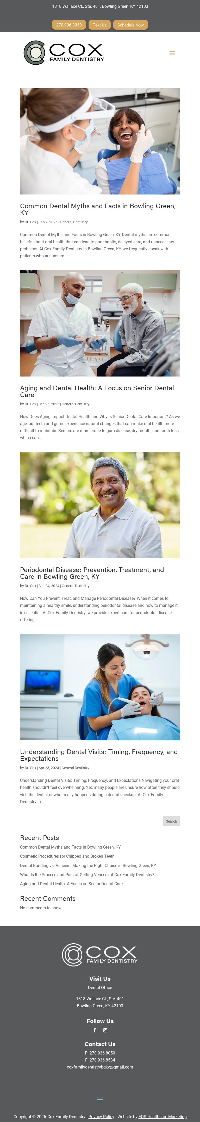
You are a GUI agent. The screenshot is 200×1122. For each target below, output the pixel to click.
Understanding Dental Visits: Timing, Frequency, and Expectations (99, 755)
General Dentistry (74, 221)
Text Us (100, 25)
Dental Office (100, 987)
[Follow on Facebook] (95, 1030)
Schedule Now (130, 25)
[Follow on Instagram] (105, 1030)
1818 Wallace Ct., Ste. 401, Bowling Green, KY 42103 (100, 6)
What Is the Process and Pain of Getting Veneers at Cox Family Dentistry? (87, 874)
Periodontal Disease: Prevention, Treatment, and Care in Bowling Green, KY (92, 573)
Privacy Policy (101, 1116)
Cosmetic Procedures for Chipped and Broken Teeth (67, 856)
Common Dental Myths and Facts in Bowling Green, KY (98, 209)
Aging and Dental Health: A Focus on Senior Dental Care (97, 391)
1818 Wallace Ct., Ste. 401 (100, 998)
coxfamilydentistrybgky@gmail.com (100, 1067)
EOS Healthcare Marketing (163, 1116)
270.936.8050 (69, 25)
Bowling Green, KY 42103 (100, 1005)
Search (171, 821)
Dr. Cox (30, 221)
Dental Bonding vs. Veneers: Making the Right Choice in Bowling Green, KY (88, 865)
